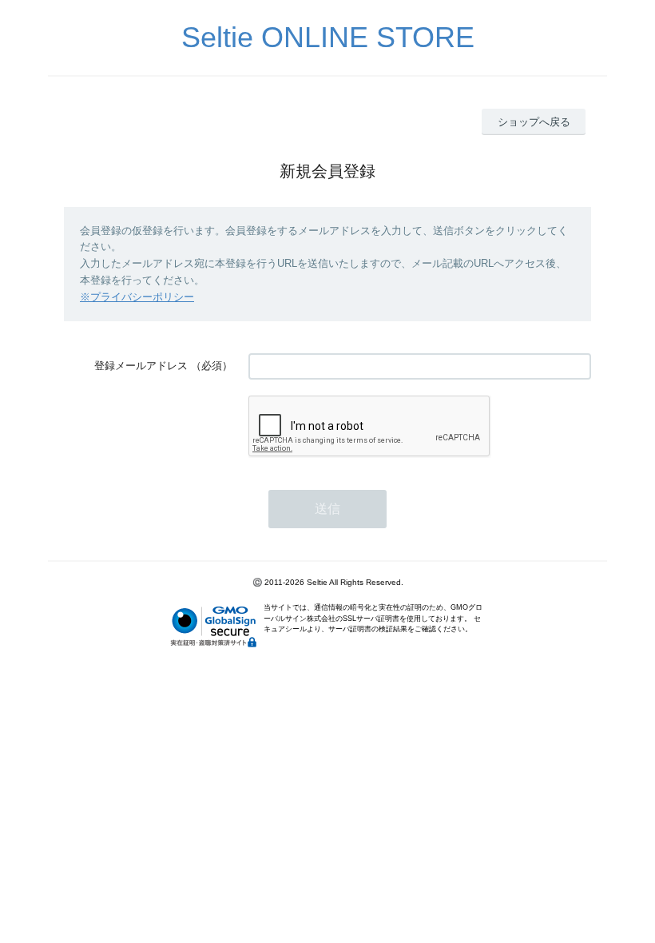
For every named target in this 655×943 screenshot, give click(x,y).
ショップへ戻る (534, 122)
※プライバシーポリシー (137, 297)
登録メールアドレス (141, 366)
